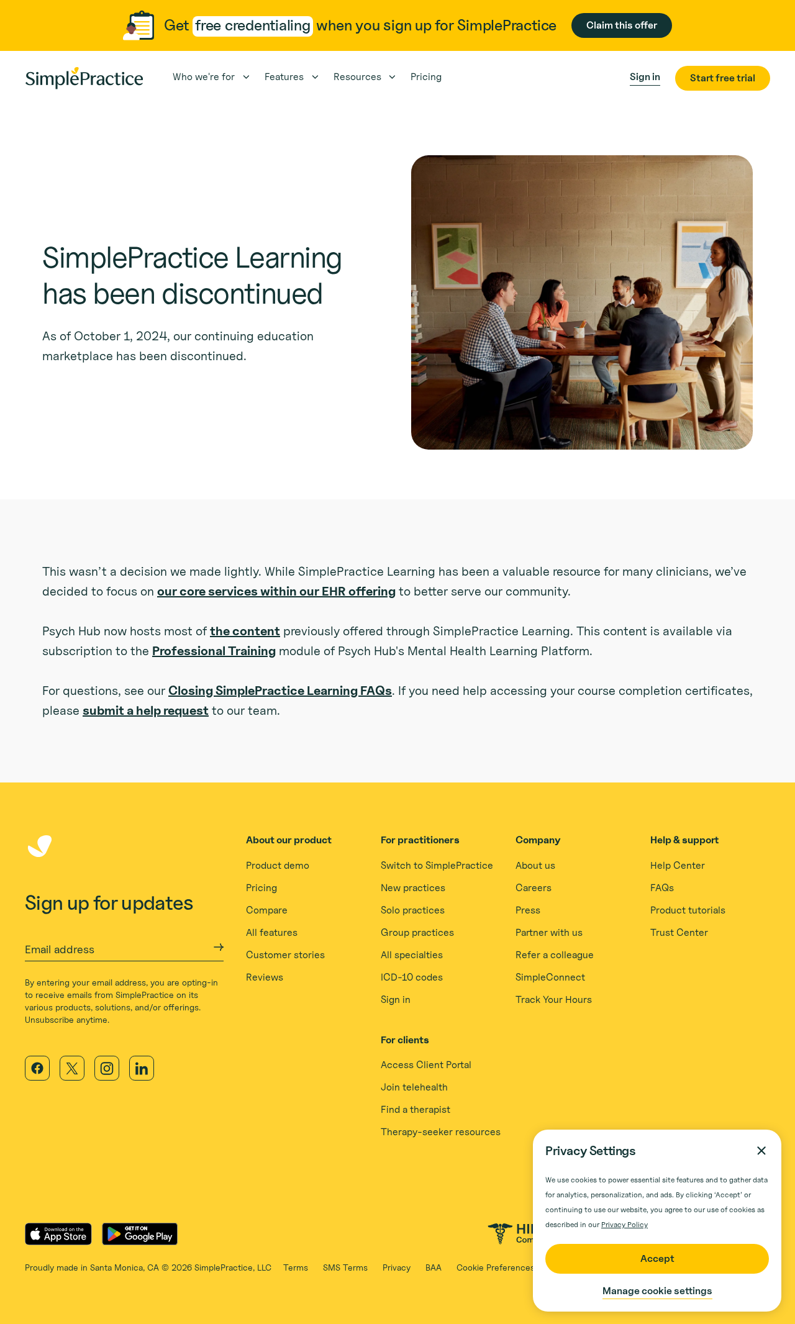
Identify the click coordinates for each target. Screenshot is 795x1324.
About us (535, 865)
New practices (413, 888)
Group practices (417, 932)
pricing (426, 77)
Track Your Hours (554, 999)
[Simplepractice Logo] (84, 78)
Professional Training (214, 650)
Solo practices (413, 910)
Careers (534, 888)
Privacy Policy (624, 1224)
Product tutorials (687, 910)
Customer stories (285, 955)
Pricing (261, 888)
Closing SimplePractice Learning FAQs (280, 690)
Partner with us (549, 932)
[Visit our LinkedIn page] (141, 1068)
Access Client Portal (426, 1065)
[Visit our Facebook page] (37, 1068)
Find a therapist (415, 1109)
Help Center (677, 865)
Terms (295, 1267)
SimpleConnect (550, 977)
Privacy (397, 1267)
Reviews (264, 977)
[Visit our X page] (72, 1068)
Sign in (396, 999)
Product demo (277, 865)
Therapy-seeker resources (441, 1132)
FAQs (662, 888)
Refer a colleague (555, 955)
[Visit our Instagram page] (106, 1068)
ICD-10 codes (412, 977)
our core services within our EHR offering (276, 591)
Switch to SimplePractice (437, 865)
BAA (433, 1267)
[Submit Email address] (219, 947)
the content (245, 630)
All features (272, 932)
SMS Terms (345, 1267)
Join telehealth (414, 1087)
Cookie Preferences (496, 1267)
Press (528, 910)
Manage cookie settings (657, 1291)
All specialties (412, 955)
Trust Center (679, 932)
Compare (267, 910)
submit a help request (146, 710)
